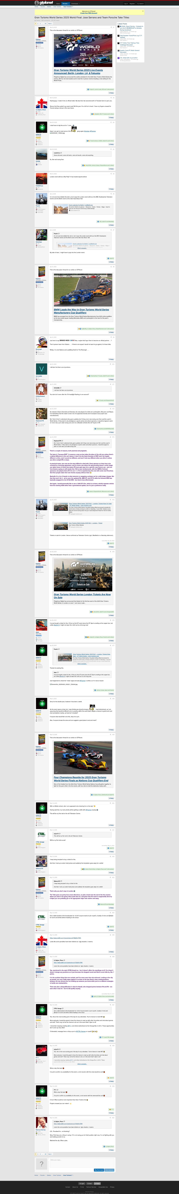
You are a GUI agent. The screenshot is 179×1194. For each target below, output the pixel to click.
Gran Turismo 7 (123, 40)
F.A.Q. (82, 1187)
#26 (113, 956)
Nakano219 (57, 881)
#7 (113, 230)
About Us (75, 1187)
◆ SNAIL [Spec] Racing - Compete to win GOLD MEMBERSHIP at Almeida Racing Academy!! (131, 28)
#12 (113, 408)
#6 (113, 193)
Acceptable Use (103, 1187)
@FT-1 (70, 1026)
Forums (65, 3)
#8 (113, 266)
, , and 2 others (100, 165)
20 (45, 23)
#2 (113, 97)
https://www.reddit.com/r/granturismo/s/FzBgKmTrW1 (65, 938)
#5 (113, 173)
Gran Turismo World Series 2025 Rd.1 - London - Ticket (85, 523)
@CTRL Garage (81, 1031)
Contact (67, 1187)
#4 (113, 149)
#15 (113, 551)
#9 (113, 337)
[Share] (111, 27)
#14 (113, 499)
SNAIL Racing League (125, 33)
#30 (113, 1117)
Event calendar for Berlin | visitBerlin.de (81, 205)
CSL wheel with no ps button (128, 58)
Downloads (74, 3)
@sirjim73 (57, 625)
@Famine (93, 131)
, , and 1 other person (102, 89)
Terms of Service (91, 1187)
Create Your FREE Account (88, 13)
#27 (113, 1004)
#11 (113, 384)
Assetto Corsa (123, 55)
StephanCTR (57, 441)
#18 (113, 698)
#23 (113, 877)
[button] (68, 3)
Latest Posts (122, 24)
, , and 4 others (104, 114)
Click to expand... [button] (82, 248)
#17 (113, 645)
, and (106, 221)
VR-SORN (56, 388)
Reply (112, 93)
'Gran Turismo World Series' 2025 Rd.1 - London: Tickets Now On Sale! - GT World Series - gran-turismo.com (90, 504)
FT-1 (55, 1090)
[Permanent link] (101, 73)
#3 (113, 122)
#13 (113, 437)
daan (55, 672)
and (106, 400)
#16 (113, 620)
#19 (113, 734)
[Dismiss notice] (142, 11)
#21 (113, 830)
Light (82, 1183)
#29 (113, 1086)
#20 (113, 803)
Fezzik (56, 233)
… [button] (42, 23)
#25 (113, 935)
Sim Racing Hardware (125, 60)
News (58, 3)
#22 (113, 856)
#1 (113, 27)
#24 (113, 912)
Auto (97, 1183)
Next (49, 23)
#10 (113, 364)
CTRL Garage (58, 1008)
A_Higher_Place (58, 960)
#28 (113, 1045)
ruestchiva (57, 153)
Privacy (112, 1187)
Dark (90, 1183)
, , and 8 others (102, 140)
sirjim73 (56, 834)
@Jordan (87, 131)
